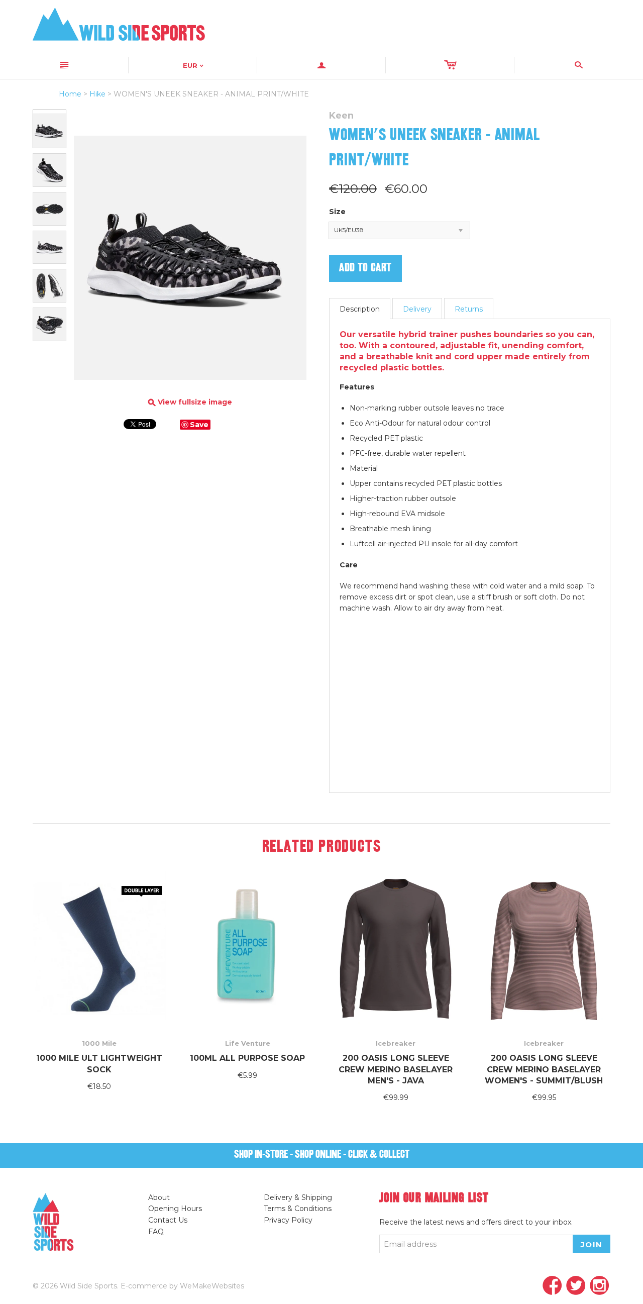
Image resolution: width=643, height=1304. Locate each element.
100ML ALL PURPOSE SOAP (247, 1058)
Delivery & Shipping (298, 1197)
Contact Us (167, 1220)
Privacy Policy (288, 1220)
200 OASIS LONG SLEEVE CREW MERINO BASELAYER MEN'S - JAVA (396, 1069)
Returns (469, 309)
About (159, 1197)
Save (199, 424)
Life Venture (247, 1043)
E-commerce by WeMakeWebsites (182, 1285)
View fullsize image (190, 402)
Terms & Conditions (298, 1208)
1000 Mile (99, 1043)
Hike (97, 93)
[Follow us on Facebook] (552, 1286)
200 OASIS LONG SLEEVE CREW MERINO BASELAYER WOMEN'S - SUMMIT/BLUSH (544, 1069)
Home (70, 93)
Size (337, 211)
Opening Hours (175, 1208)
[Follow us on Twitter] (576, 1286)
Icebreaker (395, 1043)
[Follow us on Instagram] (599, 1286)
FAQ (156, 1231)
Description (360, 309)
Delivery (417, 309)
